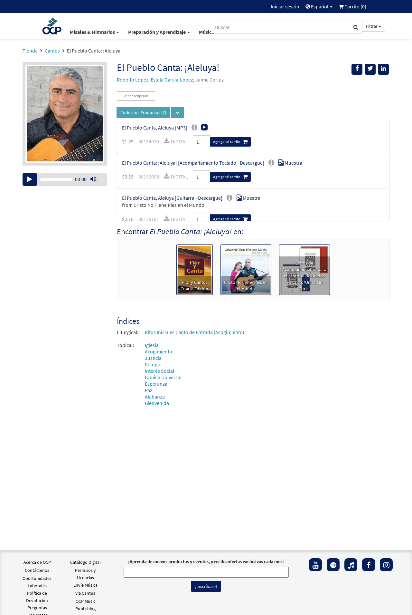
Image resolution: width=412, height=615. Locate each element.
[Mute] (93, 179)
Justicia (153, 358)
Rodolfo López (132, 79)
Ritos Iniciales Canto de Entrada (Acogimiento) (194, 332)
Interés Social (159, 371)
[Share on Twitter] (370, 69)
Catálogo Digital (85, 562)
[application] (65, 179)
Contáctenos (37, 570)
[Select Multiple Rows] (177, 112)
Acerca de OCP (37, 562)
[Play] (30, 179)
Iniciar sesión (285, 6)
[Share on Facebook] (356, 69)
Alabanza (155, 396)
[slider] (97, 185)
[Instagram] (386, 564)
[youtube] (315, 564)
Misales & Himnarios (93, 32)
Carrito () (354, 6)
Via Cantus (85, 593)
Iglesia (152, 345)
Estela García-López (172, 79)
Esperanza (156, 383)
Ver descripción (136, 95)
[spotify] (333, 564)
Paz (148, 390)
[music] (350, 564)
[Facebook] (368, 564)
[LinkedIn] (383, 69)
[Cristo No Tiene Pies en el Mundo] (245, 269)
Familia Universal (163, 377)
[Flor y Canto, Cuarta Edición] (194, 269)
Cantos (52, 50)
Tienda (30, 50)
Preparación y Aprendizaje (157, 32)
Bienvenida (157, 403)
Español (319, 6)
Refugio (153, 364)
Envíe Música (85, 585)
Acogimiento (158, 351)
